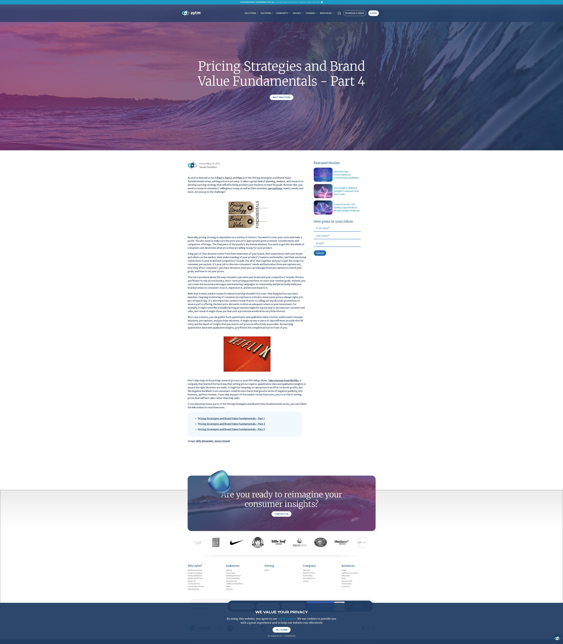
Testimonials (346, 584)
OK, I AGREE (282, 630)
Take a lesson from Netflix (283, 380)
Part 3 (241, 177)
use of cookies (287, 618)
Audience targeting (195, 573)
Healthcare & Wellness (234, 584)
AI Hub (344, 570)
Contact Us (281, 514)
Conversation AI (194, 584)
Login (373, 13)
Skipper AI (191, 581)
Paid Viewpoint (193, 589)
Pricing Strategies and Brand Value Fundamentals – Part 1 (231, 418)
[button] (251, 13)
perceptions (275, 188)
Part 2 (228, 177)
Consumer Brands (233, 578)
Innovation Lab (309, 578)
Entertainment (231, 581)
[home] (191, 13)
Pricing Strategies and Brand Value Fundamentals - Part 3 (231, 429)
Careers (306, 581)
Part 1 (220, 177)
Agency (229, 570)
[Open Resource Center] (557, 638)
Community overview (196, 586)
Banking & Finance (233, 576)
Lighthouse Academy (350, 573)
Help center (346, 576)
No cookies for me (275, 636)
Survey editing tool (195, 576)
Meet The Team (309, 573)
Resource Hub (347, 581)
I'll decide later (289, 636)
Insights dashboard (195, 578)
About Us (306, 570)
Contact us (346, 586)
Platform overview (195, 570)
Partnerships (308, 576)
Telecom (229, 589)
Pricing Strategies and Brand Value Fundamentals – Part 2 (231, 423)
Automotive (230, 573)
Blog (343, 578)
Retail (228, 586)
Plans (267, 570)
